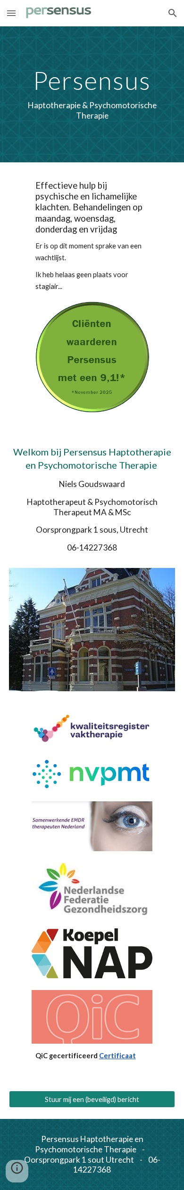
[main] (92, 94)
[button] (11, 13)
